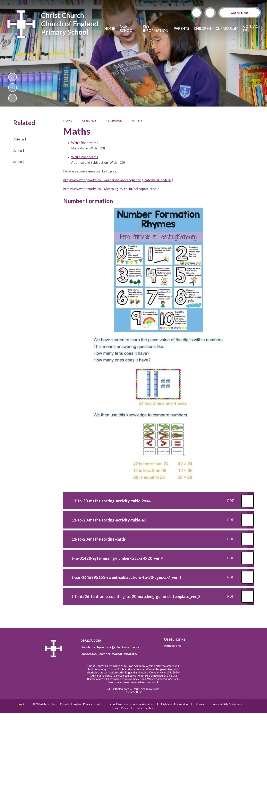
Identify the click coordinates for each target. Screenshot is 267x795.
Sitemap (200, 704)
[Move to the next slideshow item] (12, 98)
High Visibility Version (174, 704)
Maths (137, 120)
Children (89, 120)
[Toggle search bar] (196, 12)
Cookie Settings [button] (145, 708)
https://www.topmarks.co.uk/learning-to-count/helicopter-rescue (111, 189)
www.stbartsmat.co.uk (145, 682)
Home (67, 120)
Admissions (172, 645)
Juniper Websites (143, 704)
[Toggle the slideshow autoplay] (12, 77)
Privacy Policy (120, 708)
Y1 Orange (114, 120)
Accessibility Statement (227, 704)
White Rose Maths (84, 143)
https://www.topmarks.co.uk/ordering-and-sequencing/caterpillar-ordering (118, 180)
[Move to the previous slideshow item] (12, 87)
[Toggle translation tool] (210, 12)
